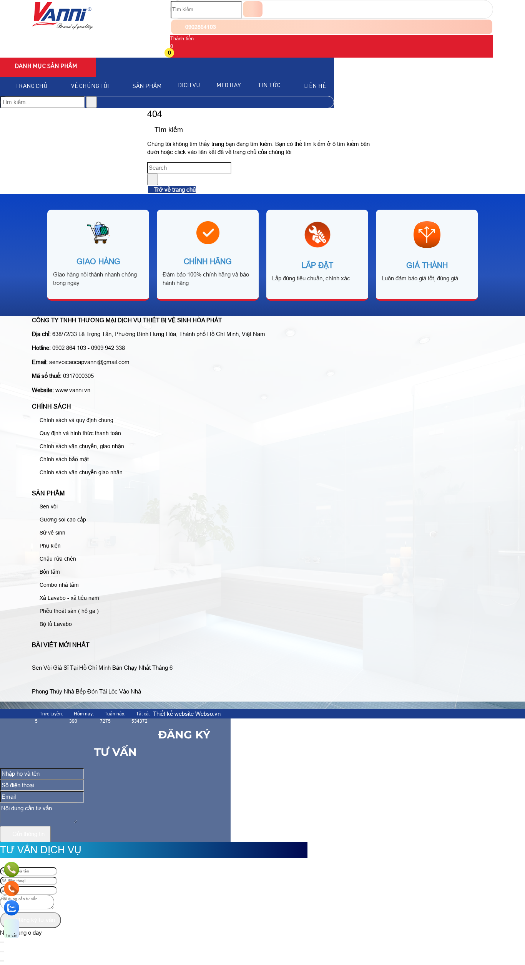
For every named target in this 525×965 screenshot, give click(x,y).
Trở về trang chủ (174, 189)
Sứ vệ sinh (51, 533)
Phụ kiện (49, 546)
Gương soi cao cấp (62, 519)
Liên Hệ (315, 86)
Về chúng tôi (90, 86)
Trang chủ (31, 86)
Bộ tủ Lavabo (55, 624)
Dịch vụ (189, 86)
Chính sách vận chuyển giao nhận (80, 472)
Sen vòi (48, 506)
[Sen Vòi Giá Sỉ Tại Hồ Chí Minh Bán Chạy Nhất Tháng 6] (105, 658)
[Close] (2, 951)
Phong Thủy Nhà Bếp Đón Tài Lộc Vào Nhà (86, 691)
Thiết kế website (173, 713)
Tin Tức (269, 86)
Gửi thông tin (28, 834)
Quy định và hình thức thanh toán (79, 433)
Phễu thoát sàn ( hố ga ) (68, 611)
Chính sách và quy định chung (75, 420)
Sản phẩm (147, 86)
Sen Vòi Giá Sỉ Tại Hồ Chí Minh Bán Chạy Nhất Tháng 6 (102, 667)
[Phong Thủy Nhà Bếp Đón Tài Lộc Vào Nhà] (89, 682)
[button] (175, 53)
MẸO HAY (228, 86)
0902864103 (200, 27)
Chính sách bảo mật (63, 459)
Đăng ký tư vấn (35, 920)
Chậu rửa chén (57, 559)
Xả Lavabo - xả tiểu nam (68, 598)
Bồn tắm (49, 572)
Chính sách (51, 406)
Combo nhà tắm (58, 585)
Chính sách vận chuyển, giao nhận (81, 446)
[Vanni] (62, 27)
